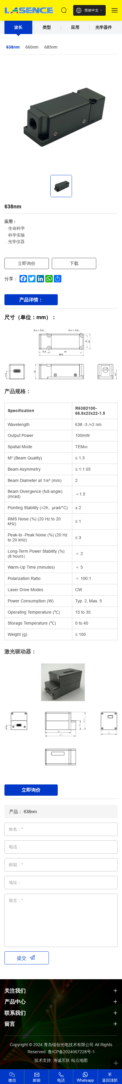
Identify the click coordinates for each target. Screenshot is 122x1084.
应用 (75, 27)
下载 (74, 263)
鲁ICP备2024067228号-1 (71, 1052)
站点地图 (79, 1060)
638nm (13, 47)
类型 (47, 27)
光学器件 (103, 27)
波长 (18, 27)
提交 (21, 958)
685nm (50, 47)
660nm (31, 47)
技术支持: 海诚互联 (52, 1060)
